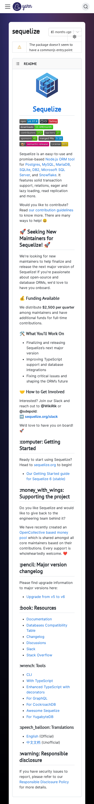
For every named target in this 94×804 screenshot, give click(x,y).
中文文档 (33, 742)
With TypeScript (39, 680)
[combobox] (51, 32)
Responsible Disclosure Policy (44, 782)
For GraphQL (36, 698)
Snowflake (47, 175)
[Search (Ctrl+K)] (86, 7)
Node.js (51, 159)
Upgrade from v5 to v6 (45, 596)
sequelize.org (45, 465)
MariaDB (63, 164)
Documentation (39, 619)
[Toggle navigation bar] (7, 6)
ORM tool (67, 159)
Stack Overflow (39, 655)
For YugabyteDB (39, 716)
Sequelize (47, 108)
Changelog (35, 636)
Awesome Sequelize (42, 710)
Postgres (32, 164)
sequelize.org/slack (41, 416)
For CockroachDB (41, 704)
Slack (30, 649)
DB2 (35, 169)
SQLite (24, 169)
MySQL (48, 164)
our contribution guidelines (51, 210)
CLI (29, 674)
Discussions (36, 643)
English (32, 736)
